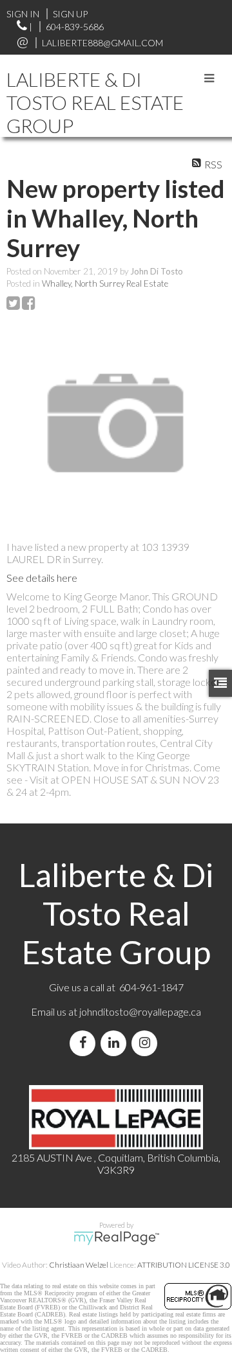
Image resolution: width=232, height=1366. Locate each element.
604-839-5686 (75, 26)
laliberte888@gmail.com (102, 42)
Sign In (22, 13)
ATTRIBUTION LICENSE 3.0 (183, 1265)
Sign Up (70, 13)
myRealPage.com (116, 1238)
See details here (41, 577)
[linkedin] (116, 1043)
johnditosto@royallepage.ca (140, 1011)
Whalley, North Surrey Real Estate (105, 283)
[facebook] (85, 1043)
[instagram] (146, 1043)
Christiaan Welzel (78, 1265)
